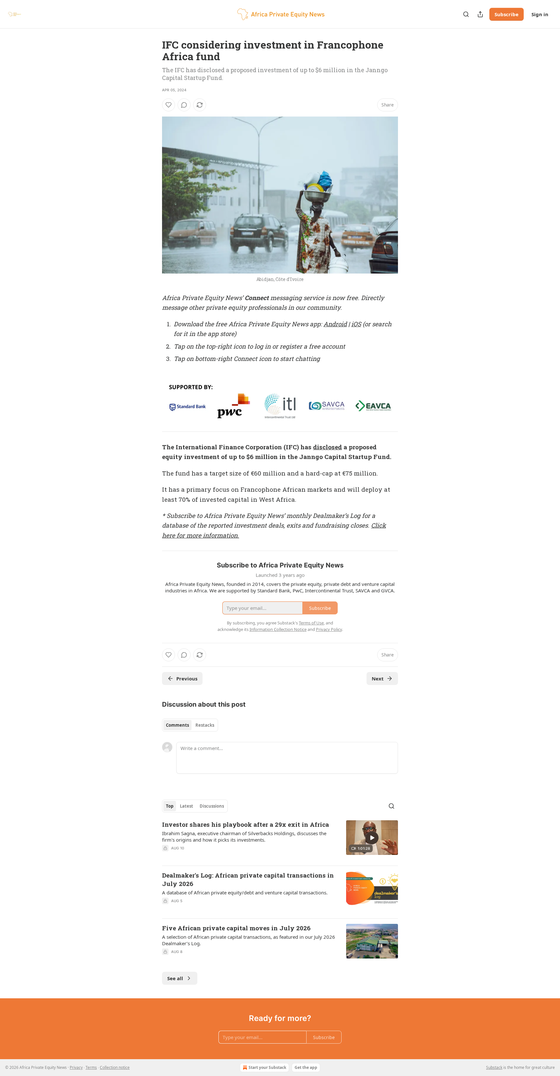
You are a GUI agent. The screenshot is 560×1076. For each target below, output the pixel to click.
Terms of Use (311, 623)
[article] (280, 840)
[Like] (168, 104)
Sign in (539, 14)
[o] (372, 837)
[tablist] (190, 725)
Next (378, 678)
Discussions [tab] (212, 806)
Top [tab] (169, 806)
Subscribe (507, 14)
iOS (356, 324)
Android (335, 324)
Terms (91, 1067)
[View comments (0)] (184, 104)
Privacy (76, 1067)
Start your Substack (267, 1067)
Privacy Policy (329, 629)
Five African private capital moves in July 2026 (236, 928)
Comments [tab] (177, 725)
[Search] (466, 14)
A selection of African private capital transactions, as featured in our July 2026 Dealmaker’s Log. (248, 940)
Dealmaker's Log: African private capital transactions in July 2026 (248, 879)
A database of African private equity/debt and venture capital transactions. (245, 892)
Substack (494, 1067)
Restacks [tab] (204, 725)
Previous (186, 678)
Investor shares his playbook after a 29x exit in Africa (245, 824)
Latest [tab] (186, 806)
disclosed (327, 447)
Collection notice (115, 1067)
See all (175, 978)
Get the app (306, 1067)
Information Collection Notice (278, 629)
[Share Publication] (480, 14)
